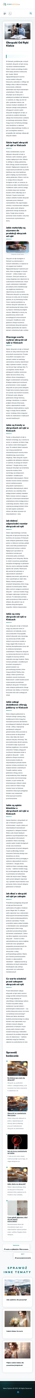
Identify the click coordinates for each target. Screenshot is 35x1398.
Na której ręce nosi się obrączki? (16, 1079)
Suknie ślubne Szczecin (14, 1331)
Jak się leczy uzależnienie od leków (17, 1152)
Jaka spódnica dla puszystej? (16, 1300)
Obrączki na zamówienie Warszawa (16, 1114)
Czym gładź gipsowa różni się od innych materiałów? (17, 1219)
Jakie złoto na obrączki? (16, 1184)
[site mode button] (9, 13)
